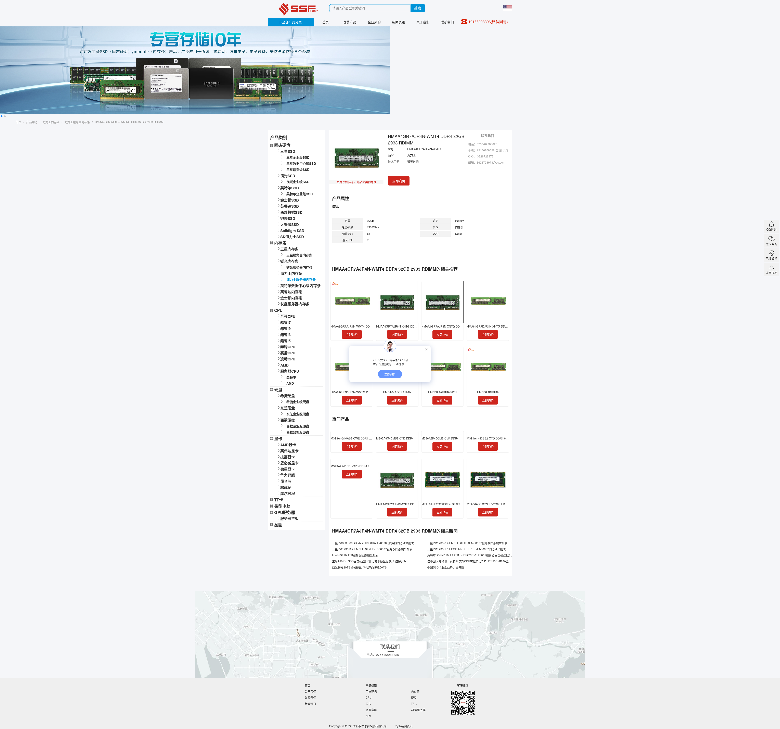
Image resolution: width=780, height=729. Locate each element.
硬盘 (278, 390)
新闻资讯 (398, 22)
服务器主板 (289, 518)
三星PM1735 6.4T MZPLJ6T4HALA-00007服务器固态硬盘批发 (467, 543)
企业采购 (374, 22)
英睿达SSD (289, 206)
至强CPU (287, 316)
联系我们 (447, 22)
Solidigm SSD (292, 230)
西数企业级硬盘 (297, 426)
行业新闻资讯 (404, 726)
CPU (278, 310)
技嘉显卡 (287, 457)
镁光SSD (287, 175)
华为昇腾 (287, 475)
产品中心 (32, 122)
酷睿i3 (285, 334)
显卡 (278, 439)
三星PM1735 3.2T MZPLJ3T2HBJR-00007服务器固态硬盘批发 (372, 549)
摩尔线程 (287, 493)
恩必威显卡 (289, 463)
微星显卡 (287, 469)
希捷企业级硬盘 (297, 401)
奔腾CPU (287, 346)
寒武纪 (285, 487)
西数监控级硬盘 (297, 432)
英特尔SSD (289, 188)
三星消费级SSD (298, 169)
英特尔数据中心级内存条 (300, 285)
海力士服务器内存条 (77, 122)
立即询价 (398, 181)
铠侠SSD (287, 218)
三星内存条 (289, 249)
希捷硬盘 (287, 395)
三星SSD (287, 151)
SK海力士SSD (292, 236)
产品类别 (371, 685)
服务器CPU (289, 371)
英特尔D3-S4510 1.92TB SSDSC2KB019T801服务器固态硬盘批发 (469, 555)
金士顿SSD (289, 200)
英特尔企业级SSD (299, 194)
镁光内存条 (289, 261)
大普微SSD (289, 224)
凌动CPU (287, 359)
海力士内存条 (51, 122)
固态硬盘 (282, 145)
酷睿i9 (285, 328)
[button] (1, 116)
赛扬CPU (287, 353)
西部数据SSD (291, 212)
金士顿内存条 (291, 297)
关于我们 (422, 22)
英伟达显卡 (289, 450)
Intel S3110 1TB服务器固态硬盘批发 (355, 555)
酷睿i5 (285, 340)
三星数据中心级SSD (301, 163)
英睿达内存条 (291, 291)
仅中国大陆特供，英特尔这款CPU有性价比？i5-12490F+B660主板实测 (472, 561)
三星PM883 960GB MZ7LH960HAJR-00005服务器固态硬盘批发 (373, 543)
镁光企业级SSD (298, 181)
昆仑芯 (285, 481)
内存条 (280, 243)
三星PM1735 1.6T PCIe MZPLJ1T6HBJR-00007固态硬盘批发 (466, 549)
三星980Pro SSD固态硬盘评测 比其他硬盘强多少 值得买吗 (369, 561)
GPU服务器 (284, 512)
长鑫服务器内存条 (295, 304)
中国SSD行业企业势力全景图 (445, 567)
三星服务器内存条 (299, 255)
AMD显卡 (288, 444)
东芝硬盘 (287, 408)
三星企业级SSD (298, 157)
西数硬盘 (287, 420)
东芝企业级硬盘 (297, 414)
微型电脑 (282, 506)
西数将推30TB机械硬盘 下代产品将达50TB (359, 567)
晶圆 (278, 525)
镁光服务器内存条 (299, 267)
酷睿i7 (285, 322)
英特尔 (291, 377)
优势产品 (349, 22)
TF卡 (278, 500)
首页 (325, 22)
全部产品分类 (290, 22)
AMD (284, 365)
